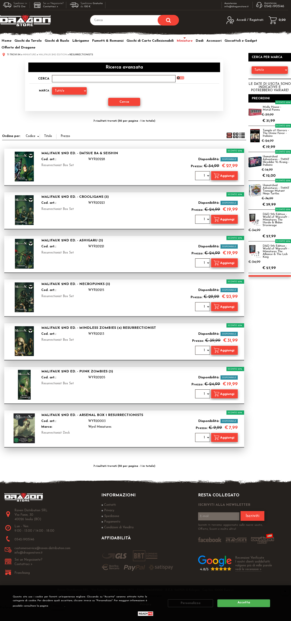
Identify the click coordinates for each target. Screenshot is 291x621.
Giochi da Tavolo (28, 41)
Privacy (58, 606)
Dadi (199, 41)
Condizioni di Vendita (119, 527)
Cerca (43, 78)
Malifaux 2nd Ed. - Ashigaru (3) (72, 240)
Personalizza (190, 603)
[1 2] (203, 220)
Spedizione (111, 516)
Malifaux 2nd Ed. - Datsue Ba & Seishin (79, 153)
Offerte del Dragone (18, 47)
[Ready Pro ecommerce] (145, 613)
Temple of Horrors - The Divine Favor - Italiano (276, 133)
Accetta (244, 602)
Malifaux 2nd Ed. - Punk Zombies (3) (77, 371)
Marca (44, 90)
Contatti (110, 505)
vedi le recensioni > (248, 569)
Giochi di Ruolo (57, 41)
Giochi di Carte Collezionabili (150, 41)
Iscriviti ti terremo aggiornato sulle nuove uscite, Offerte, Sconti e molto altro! (230, 527)
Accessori (214, 41)
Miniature (185, 41)
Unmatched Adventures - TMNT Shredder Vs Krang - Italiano (276, 160)
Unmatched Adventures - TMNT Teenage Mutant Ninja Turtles (276, 189)
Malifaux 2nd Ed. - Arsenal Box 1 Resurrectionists (92, 415)
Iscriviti (252, 516)
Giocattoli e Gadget (241, 41)
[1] (203, 176)
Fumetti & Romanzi (108, 41)
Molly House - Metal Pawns (272, 108)
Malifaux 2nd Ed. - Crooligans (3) (75, 197)
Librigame (80, 41)
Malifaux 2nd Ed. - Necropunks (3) (75, 284)
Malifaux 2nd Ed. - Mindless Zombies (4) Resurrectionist (98, 328)
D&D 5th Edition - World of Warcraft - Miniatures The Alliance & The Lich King (276, 251)
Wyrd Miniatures (99, 427)
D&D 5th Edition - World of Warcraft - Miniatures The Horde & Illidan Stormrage (276, 220)
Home (6, 41)
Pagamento (112, 521)
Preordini (261, 98)
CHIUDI (285, 591)
